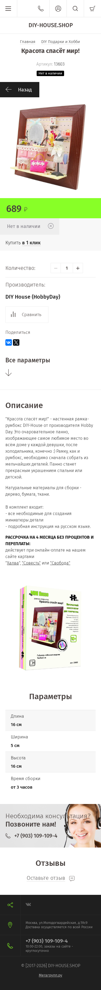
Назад (25, 90)
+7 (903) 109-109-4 (35, 835)
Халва (13, 563)
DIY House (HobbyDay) (32, 297)
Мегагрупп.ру (50, 975)
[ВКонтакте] (8, 342)
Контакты (40, 8)
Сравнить (31, 314)
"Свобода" (60, 563)
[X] (16, 342)
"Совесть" (31, 563)
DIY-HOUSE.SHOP (51, 25)
